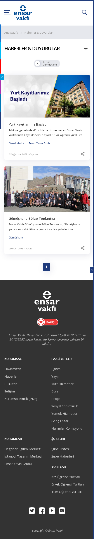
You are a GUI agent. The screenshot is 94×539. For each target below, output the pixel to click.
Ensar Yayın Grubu (40, 143)
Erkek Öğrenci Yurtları (67, 484)
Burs (54, 391)
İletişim (9, 391)
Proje (55, 398)
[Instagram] (62, 510)
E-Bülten (10, 384)
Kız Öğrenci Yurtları (65, 477)
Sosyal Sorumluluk (64, 406)
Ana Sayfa (11, 33)
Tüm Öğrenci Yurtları (66, 491)
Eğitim (56, 369)
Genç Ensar (59, 421)
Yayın (55, 376)
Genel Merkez (17, 143)
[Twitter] (32, 510)
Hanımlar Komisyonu (66, 428)
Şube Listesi (60, 449)
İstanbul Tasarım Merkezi (23, 456)
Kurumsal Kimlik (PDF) (20, 398)
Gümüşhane (16, 237)
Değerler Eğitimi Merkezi (22, 449)
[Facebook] (42, 510)
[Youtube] (52, 510)
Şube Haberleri (62, 456)
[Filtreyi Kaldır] (37, 63)
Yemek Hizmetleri (64, 413)
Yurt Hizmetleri (62, 384)
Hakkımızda (12, 369)
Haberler (11, 376)
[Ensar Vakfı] (23, 18)
